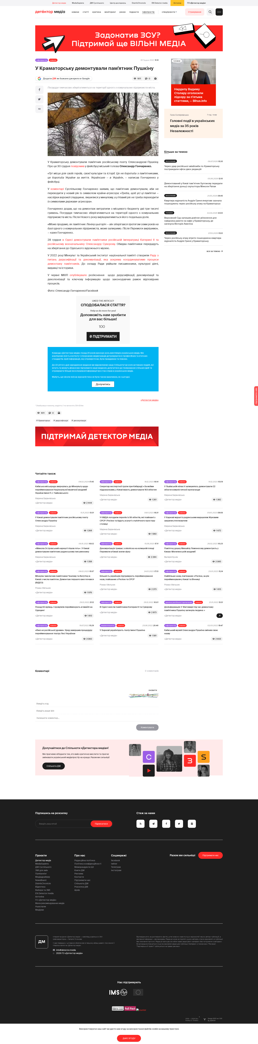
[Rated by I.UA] (141, 1010)
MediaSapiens (78, 3)
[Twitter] (39, 99)
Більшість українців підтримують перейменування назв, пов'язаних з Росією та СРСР (126, 578)
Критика (96, 12)
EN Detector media (160, 3)
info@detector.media (66, 950)
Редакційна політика (84, 860)
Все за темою (213, 251)
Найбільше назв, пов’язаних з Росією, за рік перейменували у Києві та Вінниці (186, 578)
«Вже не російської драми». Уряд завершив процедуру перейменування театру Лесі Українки (63, 632)
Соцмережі (118, 855)
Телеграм (116, 867)
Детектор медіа (59, 3)
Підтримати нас (82, 880)
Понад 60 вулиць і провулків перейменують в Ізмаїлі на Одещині (63, 609)
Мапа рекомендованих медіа (49, 903)
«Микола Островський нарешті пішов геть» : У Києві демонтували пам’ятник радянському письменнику (62, 550)
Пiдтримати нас (210, 855)
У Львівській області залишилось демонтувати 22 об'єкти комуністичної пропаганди (189, 488)
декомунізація (80, 420)
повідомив (78, 166)
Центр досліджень (118, 3)
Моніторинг (110, 12)
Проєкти (41, 855)
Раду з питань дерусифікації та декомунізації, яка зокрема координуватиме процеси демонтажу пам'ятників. (103, 260)
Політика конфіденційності (87, 863)
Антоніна (177, 3)
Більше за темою (175, 152)
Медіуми (39, 909)
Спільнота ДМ (54, 766)
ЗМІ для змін (41, 870)
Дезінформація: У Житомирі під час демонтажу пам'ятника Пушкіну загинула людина (188, 609)
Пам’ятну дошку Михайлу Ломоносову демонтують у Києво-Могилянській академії (191, 550)
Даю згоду (129, 1038)
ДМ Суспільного (97, 3)
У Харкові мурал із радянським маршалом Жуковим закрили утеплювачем (191, 519)
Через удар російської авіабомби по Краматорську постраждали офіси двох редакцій (191, 168)
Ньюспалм (40, 906)
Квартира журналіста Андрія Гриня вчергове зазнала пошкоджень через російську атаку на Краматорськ (193, 202)
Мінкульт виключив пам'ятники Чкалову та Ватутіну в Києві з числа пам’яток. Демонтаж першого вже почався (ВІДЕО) (64, 579)
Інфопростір (148, 12)
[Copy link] (39, 109)
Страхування (194, 12)
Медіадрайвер (42, 877)
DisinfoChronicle (139, 3)
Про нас (79, 855)
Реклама (78, 873)
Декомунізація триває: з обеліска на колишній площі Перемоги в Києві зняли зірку (127, 550)
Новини (75, 12)
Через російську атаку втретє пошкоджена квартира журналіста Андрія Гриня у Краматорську (192, 240)
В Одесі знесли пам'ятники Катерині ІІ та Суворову (126, 607)
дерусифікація (62, 420)
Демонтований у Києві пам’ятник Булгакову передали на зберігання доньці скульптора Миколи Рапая (193, 185)
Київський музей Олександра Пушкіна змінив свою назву (191, 632)
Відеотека (40, 886)
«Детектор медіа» (150, 400)
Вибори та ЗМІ (42, 890)
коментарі (57, 189)
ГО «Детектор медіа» (196, 3)
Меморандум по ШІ (84, 867)
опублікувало (78, 275)
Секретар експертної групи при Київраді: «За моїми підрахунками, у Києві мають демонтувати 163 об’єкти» (128, 488)
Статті (86, 12)
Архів (77, 890)
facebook (115, 860)
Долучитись (103, 384)
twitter (114, 863)
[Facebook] (39, 90)
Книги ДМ (79, 870)
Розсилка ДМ (81, 886)
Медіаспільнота (107, 625)
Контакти (79, 877)
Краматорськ (44, 420)
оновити (153, 690)
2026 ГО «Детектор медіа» (69, 953)
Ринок (122, 12)
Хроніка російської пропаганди (178, 602)
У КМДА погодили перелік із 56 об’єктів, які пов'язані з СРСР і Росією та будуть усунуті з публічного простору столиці (127, 520)
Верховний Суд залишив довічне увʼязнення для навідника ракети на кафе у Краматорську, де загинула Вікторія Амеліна (190, 220)
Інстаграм (116, 870)
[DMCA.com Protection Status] (118, 1010)
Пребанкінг (41, 873)
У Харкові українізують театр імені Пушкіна (122, 630)
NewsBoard (40, 880)
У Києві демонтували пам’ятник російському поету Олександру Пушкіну (61, 519)
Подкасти (134, 12)
